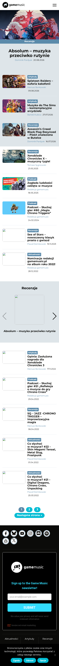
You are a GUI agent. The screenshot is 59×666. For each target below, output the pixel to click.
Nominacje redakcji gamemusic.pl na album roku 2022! (41, 261)
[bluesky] (14, 533)
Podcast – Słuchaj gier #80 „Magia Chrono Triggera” (39, 210)
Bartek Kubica (34, 114)
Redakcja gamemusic (38, 189)
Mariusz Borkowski (36, 87)
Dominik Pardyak (23, 60)
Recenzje (47, 638)
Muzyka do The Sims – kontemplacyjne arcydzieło (41, 108)
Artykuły (29, 638)
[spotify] (46, 533)
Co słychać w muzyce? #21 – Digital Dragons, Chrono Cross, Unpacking (38, 482)
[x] (14, 541)
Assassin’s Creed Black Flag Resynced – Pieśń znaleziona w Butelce (41, 133)
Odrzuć (30, 660)
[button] (54, 316)
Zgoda (16, 660)
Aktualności (11, 638)
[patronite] (5, 541)
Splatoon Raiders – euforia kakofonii (40, 82)
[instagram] (30, 533)
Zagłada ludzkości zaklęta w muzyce (39, 184)
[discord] (38, 533)
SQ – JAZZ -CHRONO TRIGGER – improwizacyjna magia (41, 418)
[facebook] (5, 533)
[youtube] (22, 533)
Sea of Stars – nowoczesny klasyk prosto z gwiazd (40, 237)
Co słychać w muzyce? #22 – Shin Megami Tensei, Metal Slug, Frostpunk (41, 449)
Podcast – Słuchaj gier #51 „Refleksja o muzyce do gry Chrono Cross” (40, 388)
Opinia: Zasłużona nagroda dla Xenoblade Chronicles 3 (39, 361)
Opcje (43, 660)
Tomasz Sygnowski (36, 165)
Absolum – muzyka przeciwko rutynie (30, 53)
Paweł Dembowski (36, 244)
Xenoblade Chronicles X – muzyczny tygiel (38, 158)
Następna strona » (29, 515)
